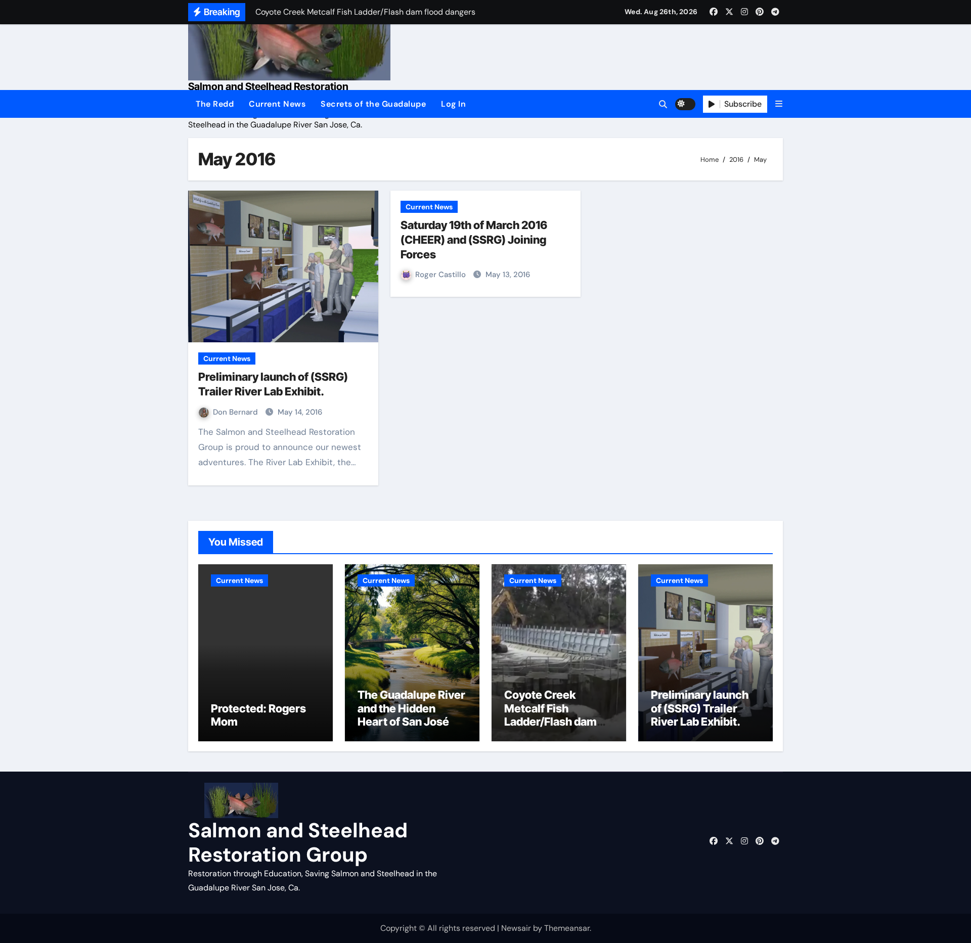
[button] (779, 104)
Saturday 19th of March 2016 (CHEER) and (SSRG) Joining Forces (474, 239)
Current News (277, 104)
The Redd (215, 104)
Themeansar (567, 928)
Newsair (516, 928)
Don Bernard (236, 412)
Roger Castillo (441, 275)
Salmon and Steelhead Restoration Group (298, 842)
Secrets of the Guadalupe (373, 104)
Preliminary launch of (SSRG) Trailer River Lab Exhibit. (699, 708)
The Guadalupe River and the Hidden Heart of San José (411, 708)
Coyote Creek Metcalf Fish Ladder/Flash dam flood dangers (550, 714)
